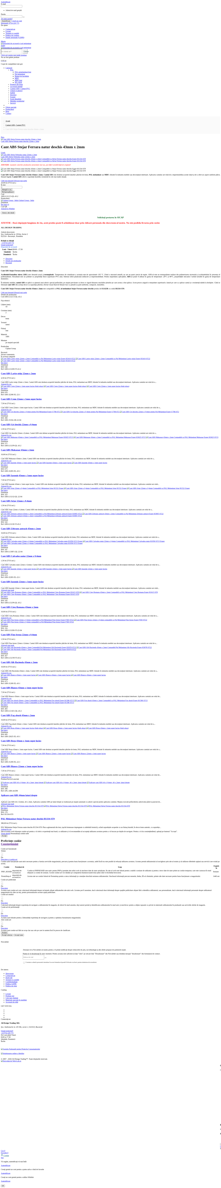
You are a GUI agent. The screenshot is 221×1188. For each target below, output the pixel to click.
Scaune (12, 97)
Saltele (12, 93)
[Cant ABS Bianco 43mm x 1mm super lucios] (53, 675)
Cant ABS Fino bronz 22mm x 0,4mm (19, 634)
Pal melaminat (20, 74)
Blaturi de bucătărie (22, 76)
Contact (8, 113)
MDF (17, 78)
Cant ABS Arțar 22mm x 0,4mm (16, 501)
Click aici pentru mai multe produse (14, 55)
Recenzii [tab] (9, 263)
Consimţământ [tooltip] (9, 843)
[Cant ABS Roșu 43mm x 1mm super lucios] (65, 728)
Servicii (13, 103)
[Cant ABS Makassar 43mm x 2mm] (109, 437)
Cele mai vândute (12, 998)
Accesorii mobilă (16, 87)
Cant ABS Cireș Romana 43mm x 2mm (19, 607)
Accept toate (19, 935)
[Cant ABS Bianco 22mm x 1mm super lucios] (53, 754)
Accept (4, 836)
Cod (2, 297)
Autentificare (6, 21)
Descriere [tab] (9, 259)
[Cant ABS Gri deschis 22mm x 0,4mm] (90, 412)
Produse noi (10, 996)
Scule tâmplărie (15, 99)
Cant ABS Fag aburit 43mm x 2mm (18, 715)
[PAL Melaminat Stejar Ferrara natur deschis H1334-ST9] (65, 806)
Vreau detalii (5, 833)
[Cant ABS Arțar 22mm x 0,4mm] (95, 488)
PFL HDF (18, 82)
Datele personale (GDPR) (15, 37)
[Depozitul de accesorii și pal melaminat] (16, 43)
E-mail (3, 4)
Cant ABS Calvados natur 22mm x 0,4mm (21, 556)
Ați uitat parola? (7, 19)
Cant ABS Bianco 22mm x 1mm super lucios (22, 766)
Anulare (4, 933)
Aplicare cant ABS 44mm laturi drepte (19, 795)
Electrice (13, 95)
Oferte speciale (11, 107)
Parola (3, 14)
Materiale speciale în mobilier (16, 1000)
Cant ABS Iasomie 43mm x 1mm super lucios (22, 475)
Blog (7, 111)
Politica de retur (11, 986)
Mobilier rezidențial (17, 101)
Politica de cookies (12, 35)
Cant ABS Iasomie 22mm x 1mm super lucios (22, 581)
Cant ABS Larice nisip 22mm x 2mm (18, 373)
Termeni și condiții (12, 33)
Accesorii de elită (12, 1002)
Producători (10, 109)
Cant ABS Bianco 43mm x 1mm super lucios (22, 688)
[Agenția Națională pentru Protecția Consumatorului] (20, 1049)
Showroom (10, 974)
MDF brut (18, 80)
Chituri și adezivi (16, 91)
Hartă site (9, 978)
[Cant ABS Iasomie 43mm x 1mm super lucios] (54, 463)
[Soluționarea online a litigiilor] (12, 1053)
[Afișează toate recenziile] (110, 380)
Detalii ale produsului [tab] (13, 261)
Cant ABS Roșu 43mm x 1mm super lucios (21, 741)
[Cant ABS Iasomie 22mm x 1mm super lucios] (54, 569)
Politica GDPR (11, 984)
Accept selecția (7, 935)
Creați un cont (17, 21)
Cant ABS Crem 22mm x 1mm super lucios (21, 399)
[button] (9, 859)
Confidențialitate (11, 982)
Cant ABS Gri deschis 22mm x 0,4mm (19, 424)
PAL (12, 70)
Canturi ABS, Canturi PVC (20, 89)
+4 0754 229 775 (7, 243)
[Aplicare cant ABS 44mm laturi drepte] (65, 782)
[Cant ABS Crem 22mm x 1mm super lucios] (65, 386)
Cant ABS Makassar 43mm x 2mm (17, 450)
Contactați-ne (10, 29)
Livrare (8, 31)
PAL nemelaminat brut (23, 72)
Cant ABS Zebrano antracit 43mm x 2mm (21, 528)
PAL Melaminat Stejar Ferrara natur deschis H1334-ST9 (28, 819)
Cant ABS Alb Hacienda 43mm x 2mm (19, 662)
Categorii (9, 68)
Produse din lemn (16, 84)
